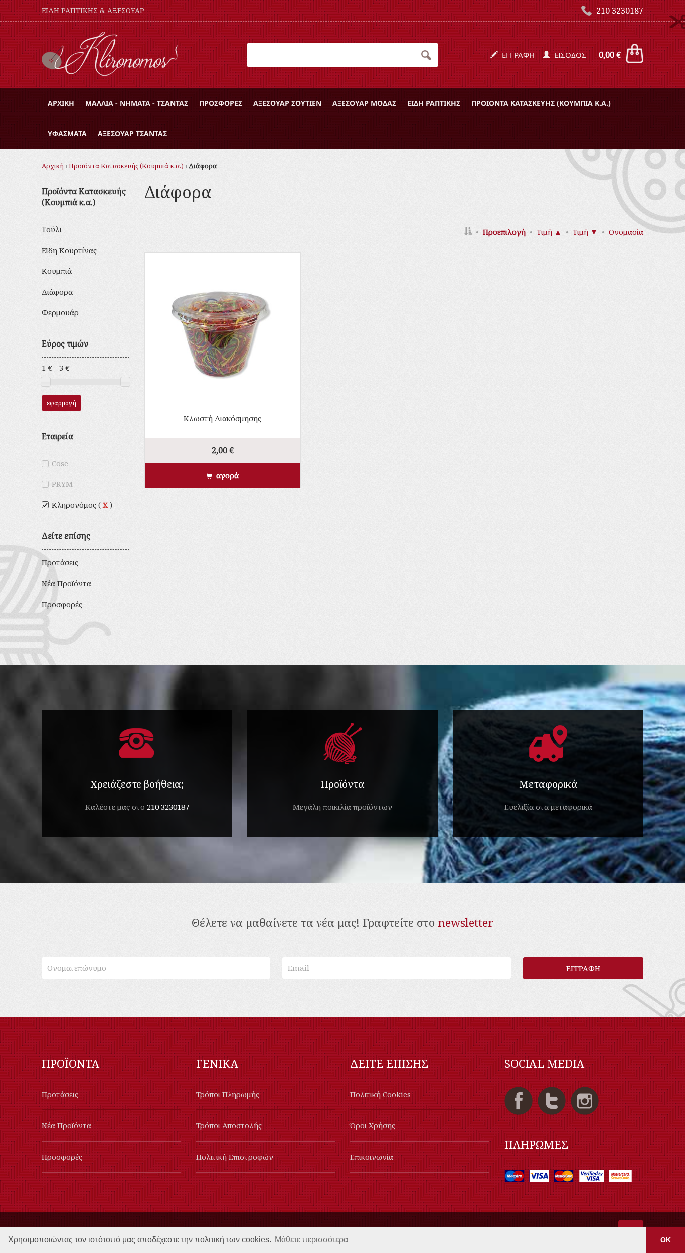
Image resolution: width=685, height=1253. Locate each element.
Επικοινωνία (371, 1157)
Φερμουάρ (60, 312)
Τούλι (52, 229)
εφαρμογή (61, 403)
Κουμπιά (57, 271)
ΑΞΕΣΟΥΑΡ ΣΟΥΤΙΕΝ (287, 103)
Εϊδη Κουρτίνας (69, 250)
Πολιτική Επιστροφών (234, 1157)
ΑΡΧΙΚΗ (61, 103)
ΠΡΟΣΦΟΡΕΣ (220, 103)
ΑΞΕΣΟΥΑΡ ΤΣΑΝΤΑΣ (132, 133)
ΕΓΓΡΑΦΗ (516, 55)
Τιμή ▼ (585, 231)
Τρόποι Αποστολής (229, 1125)
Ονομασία (626, 231)
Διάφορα (57, 292)
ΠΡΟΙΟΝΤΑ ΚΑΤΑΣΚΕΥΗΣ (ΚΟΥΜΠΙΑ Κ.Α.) (541, 103)
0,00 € (610, 54)
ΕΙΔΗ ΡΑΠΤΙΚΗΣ (433, 103)
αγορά (225, 475)
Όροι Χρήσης (372, 1125)
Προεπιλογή (504, 231)
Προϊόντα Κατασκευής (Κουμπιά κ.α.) (126, 165)
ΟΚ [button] (665, 1240)
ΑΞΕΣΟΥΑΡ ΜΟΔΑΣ (364, 103)
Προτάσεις (60, 562)
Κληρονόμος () (82, 505)
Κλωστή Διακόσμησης (222, 418)
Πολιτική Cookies (380, 1094)
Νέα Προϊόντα (66, 583)
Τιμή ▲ (549, 231)
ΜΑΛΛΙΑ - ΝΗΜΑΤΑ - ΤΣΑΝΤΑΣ (136, 103)
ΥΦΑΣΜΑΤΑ (67, 133)
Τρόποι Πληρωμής (227, 1094)
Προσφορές (62, 604)
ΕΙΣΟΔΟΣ (568, 55)
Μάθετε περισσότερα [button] (311, 1239)
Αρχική (53, 165)
